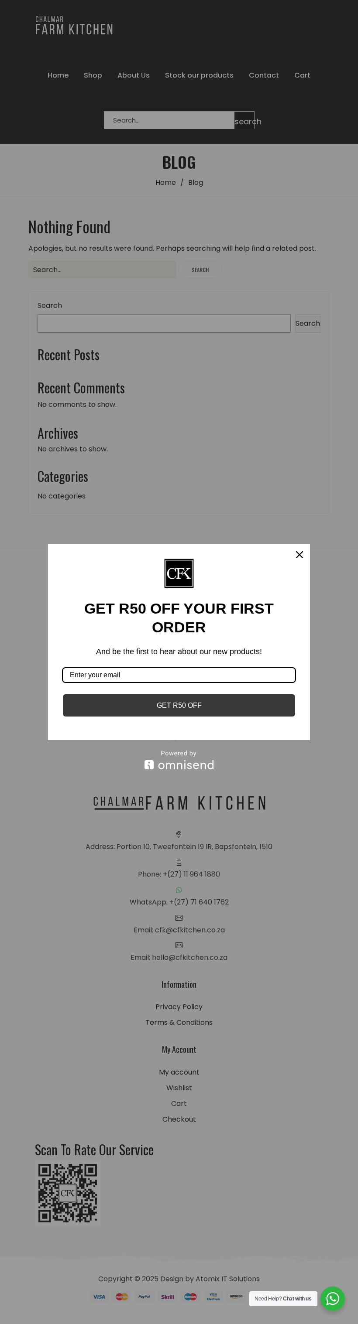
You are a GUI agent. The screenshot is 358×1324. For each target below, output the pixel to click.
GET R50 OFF (179, 705)
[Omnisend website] (179, 760)
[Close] (299, 554)
